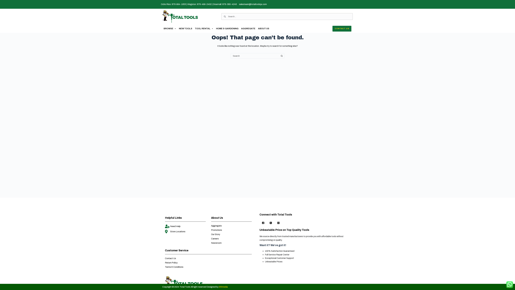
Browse (168, 28)
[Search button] (281, 55)
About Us (263, 28)
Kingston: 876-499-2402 (199, 4)
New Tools (185, 28)
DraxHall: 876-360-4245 (225, 4)
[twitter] (271, 223)
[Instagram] (278, 223)
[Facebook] (263, 223)
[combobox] (255, 56)
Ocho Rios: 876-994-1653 (173, 4)
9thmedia (223, 287)
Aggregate (248, 28)
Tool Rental (202, 28)
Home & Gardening (227, 28)
